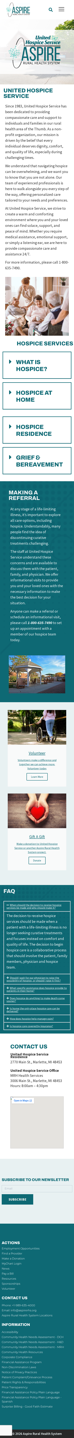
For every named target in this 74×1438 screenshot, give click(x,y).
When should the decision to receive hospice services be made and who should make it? (34, 906)
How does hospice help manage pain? (32, 1018)
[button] (51, 10)
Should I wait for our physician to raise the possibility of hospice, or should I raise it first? (34, 979)
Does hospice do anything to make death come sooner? (36, 999)
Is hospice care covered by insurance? (31, 1026)
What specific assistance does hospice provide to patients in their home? (37, 989)
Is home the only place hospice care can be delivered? (33, 1010)
